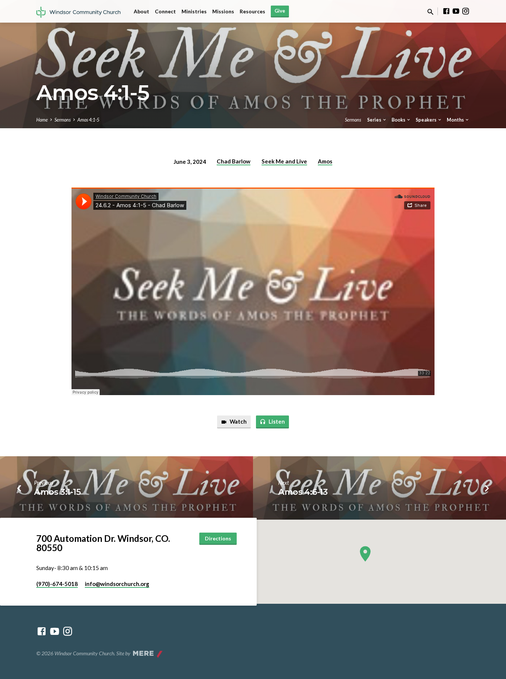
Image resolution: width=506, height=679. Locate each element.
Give (279, 11)
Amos (325, 161)
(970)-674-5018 (57, 583)
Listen (276, 421)
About (141, 11)
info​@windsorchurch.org (117, 583)
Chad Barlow (233, 161)
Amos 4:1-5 (88, 120)
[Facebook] (446, 11)
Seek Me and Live (284, 161)
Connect (165, 11)
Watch (238, 421)
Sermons (62, 120)
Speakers (426, 120)
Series (374, 120)
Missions (223, 11)
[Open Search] (430, 12)
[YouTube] (456, 11)
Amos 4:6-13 (302, 492)
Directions (218, 538)
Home (42, 120)
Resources (252, 11)
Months (456, 120)
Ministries (194, 11)
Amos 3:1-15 (57, 492)
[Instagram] (466, 11)
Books (399, 120)
